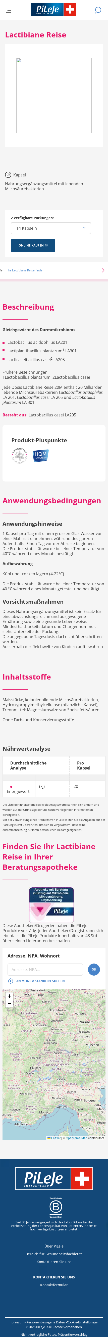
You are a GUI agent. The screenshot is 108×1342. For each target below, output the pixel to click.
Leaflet (55, 1138)
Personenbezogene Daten (46, 1322)
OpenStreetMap (76, 1138)
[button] (96, 270)
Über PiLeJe (54, 1246)
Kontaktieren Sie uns (54, 1261)
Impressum (16, 1322)
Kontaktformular (54, 1284)
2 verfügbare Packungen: (32, 217)
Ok (94, 969)
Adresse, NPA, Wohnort (34, 955)
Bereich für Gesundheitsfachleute (54, 1254)
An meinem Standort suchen (40, 981)
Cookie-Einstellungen (82, 1322)
